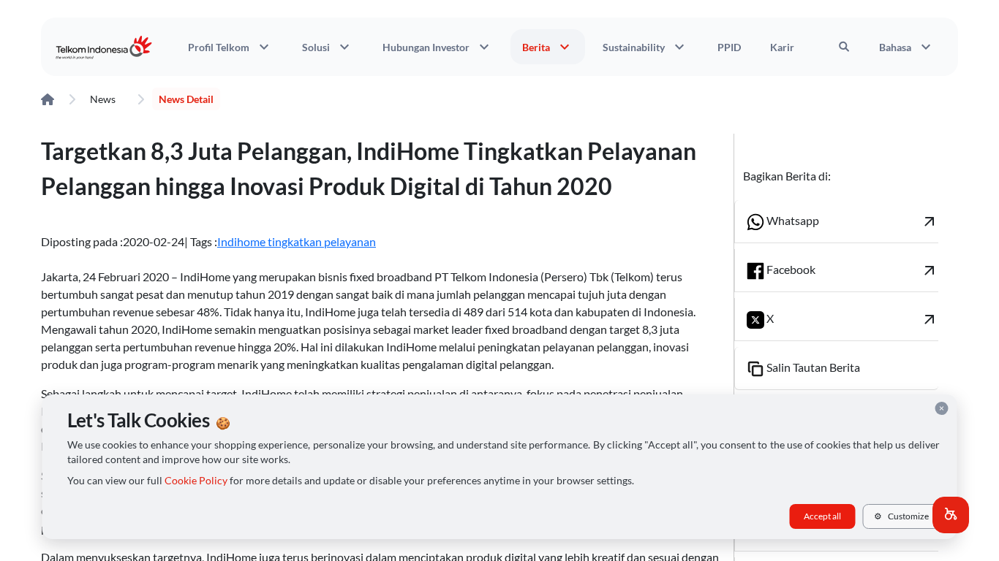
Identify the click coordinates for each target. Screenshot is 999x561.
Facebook (851, 270)
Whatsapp (851, 221)
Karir (782, 47)
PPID (729, 47)
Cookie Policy (196, 480)
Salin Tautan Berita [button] (812, 367)
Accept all (822, 516)
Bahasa (907, 47)
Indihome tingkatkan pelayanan (296, 241)
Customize (901, 516)
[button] (950, 515)
